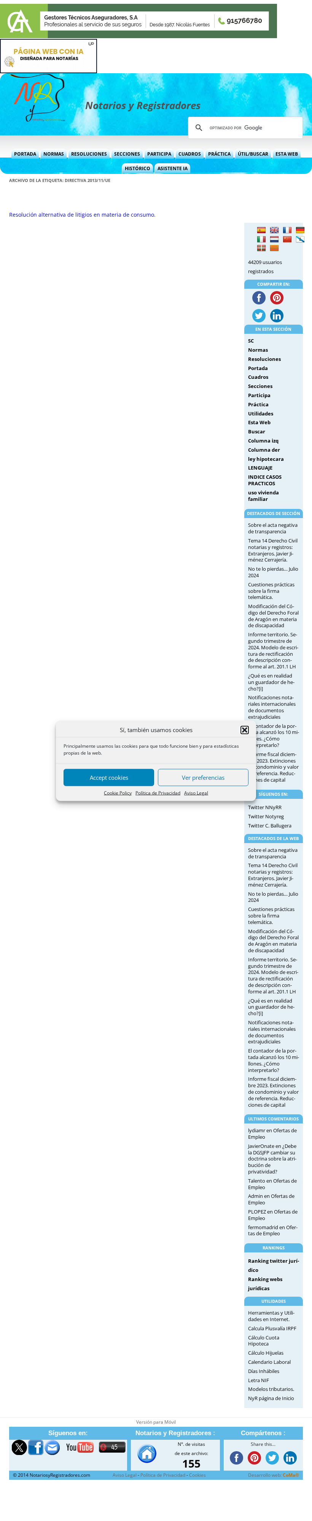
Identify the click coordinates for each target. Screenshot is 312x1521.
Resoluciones (89, 154)
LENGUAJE (260, 467)
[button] (244, 730)
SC (251, 340)
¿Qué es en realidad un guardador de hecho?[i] (271, 682)
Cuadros (189, 154)
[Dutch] (274, 239)
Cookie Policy (118, 792)
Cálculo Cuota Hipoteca (263, 1340)
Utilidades (260, 413)
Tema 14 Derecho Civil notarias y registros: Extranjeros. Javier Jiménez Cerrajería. (273, 550)
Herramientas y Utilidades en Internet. (271, 1316)
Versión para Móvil (156, 1422)
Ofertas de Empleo (271, 1199)
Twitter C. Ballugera (269, 825)
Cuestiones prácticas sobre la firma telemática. (271, 591)
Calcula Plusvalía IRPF (272, 1328)
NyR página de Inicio (271, 1398)
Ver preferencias (203, 777)
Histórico (137, 168)
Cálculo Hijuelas (265, 1352)
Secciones (127, 154)
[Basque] (261, 248)
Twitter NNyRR (265, 807)
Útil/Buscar (253, 154)
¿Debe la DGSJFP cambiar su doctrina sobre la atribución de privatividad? (272, 1159)
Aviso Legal (196, 792)
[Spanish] (261, 230)
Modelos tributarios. (271, 1389)
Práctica (219, 154)
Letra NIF (258, 1380)
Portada (25, 154)
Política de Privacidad (157, 792)
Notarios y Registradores (143, 105)
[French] (287, 230)
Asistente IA (173, 168)
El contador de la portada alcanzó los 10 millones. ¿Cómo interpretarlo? (273, 735)
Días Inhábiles (263, 1371)
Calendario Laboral (269, 1361)
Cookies (197, 1475)
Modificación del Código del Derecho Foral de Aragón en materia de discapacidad (273, 616)
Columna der (264, 449)
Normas (53, 154)
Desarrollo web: (273, 1475)
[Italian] (261, 239)
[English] (274, 230)
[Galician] (300, 239)
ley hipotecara (266, 458)
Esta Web (286, 154)
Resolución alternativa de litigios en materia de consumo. (82, 214)
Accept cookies (109, 777)
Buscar (256, 431)
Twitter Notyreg (266, 816)
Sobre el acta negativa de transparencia (273, 528)
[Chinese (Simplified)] (287, 239)
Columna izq (263, 440)
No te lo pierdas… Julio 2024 (273, 572)
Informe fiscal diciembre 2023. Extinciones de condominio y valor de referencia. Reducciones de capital (273, 767)
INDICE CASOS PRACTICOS (265, 480)
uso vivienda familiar (263, 495)
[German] (300, 230)
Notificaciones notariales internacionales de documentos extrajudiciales (272, 707)
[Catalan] (274, 248)
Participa (159, 154)
